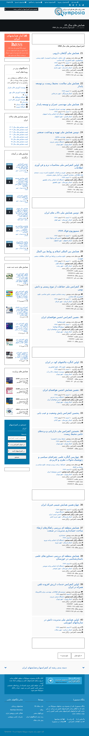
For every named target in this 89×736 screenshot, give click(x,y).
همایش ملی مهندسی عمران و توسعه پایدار (57, 104)
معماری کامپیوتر (68, 175)
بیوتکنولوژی (79, 60)
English (9, 2)
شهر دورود (58, 542)
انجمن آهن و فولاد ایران (53, 238)
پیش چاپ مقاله (38, 720)
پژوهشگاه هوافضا (58, 327)
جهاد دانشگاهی (59, 65)
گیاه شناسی (60, 60)
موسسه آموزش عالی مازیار (17, 87)
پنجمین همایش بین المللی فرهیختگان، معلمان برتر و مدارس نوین (22, 244)
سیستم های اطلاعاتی (58, 592)
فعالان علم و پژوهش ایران (14, 713)
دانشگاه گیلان (60, 263)
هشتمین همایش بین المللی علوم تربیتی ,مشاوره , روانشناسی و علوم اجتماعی (21, 229)
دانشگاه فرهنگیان (20, 97)
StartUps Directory (16, 710)
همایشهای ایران (80, 27)
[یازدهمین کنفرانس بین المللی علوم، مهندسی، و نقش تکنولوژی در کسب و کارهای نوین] (9, 355)
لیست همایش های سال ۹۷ (19, 144)
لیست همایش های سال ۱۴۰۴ (18, 127)
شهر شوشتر (57, 568)
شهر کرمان (58, 301)
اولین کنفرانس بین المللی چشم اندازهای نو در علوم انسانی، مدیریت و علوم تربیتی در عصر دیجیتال (21, 327)
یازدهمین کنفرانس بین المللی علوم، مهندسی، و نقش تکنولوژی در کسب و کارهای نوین (21, 355)
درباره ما (70, 719)
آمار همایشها (58, 719)
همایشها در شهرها (63, 2)
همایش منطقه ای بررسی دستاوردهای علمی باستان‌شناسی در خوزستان (59, 557)
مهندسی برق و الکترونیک (43, 592)
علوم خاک (62, 367)
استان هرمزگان (67, 93)
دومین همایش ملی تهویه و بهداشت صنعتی (58, 132)
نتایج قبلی (77, 655)
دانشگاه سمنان (21, 104)
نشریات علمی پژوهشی (15, 717)
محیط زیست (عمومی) (58, 439)
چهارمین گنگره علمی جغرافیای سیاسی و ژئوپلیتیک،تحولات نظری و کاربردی (60, 458)
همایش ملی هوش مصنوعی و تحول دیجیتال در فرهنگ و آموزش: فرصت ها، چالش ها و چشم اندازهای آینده (22, 212)
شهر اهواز (57, 220)
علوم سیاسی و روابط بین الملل (55, 256)
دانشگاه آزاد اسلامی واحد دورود (54, 540)
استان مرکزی (67, 630)
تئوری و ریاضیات (60, 172)
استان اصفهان (67, 240)
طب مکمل (61, 58)
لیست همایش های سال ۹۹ (19, 139)
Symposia (7, 731)
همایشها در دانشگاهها (34, 2)
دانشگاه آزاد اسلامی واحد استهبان (53, 114)
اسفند (67, 63)
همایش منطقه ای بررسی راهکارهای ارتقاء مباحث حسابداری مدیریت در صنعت (60, 529)
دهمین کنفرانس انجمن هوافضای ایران (60, 317)
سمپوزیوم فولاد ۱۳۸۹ (68, 230)
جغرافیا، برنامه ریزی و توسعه (55, 464)
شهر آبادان (57, 420)
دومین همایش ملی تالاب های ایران (61, 212)
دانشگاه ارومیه (21, 107)
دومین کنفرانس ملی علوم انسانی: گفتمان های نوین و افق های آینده (22, 166)
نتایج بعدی (64, 655)
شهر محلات (58, 630)
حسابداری (62, 535)
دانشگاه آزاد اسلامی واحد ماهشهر (53, 180)
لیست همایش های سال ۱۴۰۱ (18, 134)
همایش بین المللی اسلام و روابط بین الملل (57, 251)
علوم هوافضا (61, 322)
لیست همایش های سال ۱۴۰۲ (18, 132)
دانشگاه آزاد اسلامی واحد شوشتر (53, 566)
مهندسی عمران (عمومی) (57, 109)
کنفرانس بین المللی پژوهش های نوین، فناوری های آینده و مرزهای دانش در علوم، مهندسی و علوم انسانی (21, 311)
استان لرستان (67, 542)
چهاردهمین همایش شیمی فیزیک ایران (60, 504)
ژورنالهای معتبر (38, 713)
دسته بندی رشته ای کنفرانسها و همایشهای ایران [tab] (44, 667)
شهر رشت (59, 266)
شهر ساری (57, 68)
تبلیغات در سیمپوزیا (58, 721)
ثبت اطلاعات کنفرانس (75, 721)
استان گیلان (68, 266)
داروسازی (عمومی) (51, 58)
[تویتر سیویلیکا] (73, 5)
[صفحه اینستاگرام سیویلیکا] (70, 5)
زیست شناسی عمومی (58, 294)
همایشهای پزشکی (17, 706)
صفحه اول (74, 2)
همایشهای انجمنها (20, 2)
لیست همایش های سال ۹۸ (19, 142)
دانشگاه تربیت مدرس (57, 397)
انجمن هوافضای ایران (54, 329)
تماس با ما (79, 719)
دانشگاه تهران (59, 512)
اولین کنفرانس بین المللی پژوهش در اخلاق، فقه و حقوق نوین (22, 342)
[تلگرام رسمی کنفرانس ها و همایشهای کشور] (83, 5)
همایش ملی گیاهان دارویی (66, 53)
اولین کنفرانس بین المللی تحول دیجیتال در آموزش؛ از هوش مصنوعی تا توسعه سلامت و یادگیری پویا (21, 295)
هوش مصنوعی (51, 175)
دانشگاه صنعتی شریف (57, 142)
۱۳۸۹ (56, 63)
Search (23, 434)
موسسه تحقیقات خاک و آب (55, 372)
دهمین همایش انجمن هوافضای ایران (61, 390)
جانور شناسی (46, 294)
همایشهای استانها (49, 2)
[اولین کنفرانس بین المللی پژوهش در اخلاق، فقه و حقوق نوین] (9, 342)
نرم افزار (60, 175)
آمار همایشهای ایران (15, 37)
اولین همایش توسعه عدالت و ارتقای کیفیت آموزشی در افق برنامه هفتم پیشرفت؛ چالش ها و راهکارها (21, 182)
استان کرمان (68, 301)
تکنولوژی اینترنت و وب (47, 172)
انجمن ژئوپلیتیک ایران (54, 472)
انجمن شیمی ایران (55, 514)
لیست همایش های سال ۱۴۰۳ (18, 129)
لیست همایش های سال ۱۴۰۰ (18, 137)
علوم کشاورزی (70, 60)
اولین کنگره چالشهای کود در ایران (62, 362)
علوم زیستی (40, 58)
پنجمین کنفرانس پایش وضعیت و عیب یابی (58, 413)
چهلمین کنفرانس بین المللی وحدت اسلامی (22, 197)
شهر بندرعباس (56, 93)
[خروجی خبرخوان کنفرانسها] (79, 5)
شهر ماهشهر (57, 182)
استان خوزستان (67, 182)
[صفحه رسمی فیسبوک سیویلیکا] (76, 5)
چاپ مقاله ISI (38, 706)
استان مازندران (67, 68)
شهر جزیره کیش (55, 517)
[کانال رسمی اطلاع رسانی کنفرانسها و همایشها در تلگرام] (64, 680)
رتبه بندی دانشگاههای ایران (34, 717)
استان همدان (22, 234)
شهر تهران (59, 144)
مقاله (41, 710)
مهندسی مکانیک (60, 137)
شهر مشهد (20, 219)
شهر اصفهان (58, 240)
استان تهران (68, 144)
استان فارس (68, 116)
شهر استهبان (59, 116)
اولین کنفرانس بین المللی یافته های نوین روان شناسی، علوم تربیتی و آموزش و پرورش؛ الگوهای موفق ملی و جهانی (22, 278)
